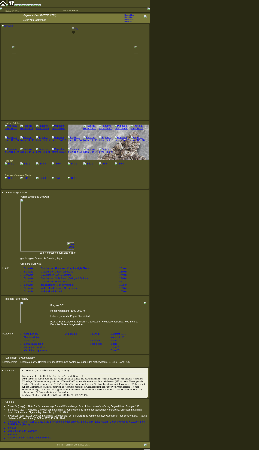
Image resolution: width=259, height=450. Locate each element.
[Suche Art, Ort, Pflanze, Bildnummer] (7, 5)
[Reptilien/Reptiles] (18, 5)
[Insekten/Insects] (25, 5)
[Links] (35, 5)
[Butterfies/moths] (11, 5)
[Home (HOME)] (3, 5)
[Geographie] (30, 5)
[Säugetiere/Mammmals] (15, 5)
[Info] (39, 5)
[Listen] (32, 5)
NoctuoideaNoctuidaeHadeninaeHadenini (129, 18)
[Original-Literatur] (37, 5)
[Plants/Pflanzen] (27, 5)
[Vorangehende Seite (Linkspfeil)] (1, 9)
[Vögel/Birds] (23, 5)
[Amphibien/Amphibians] (20, 5)
